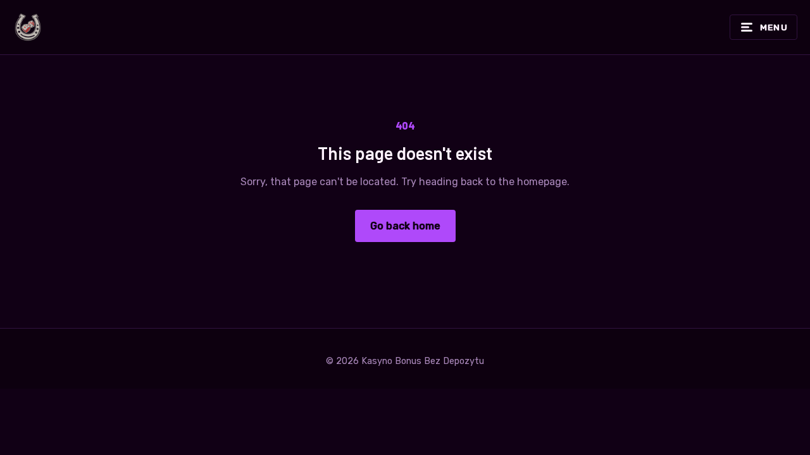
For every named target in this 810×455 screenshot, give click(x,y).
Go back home (405, 226)
